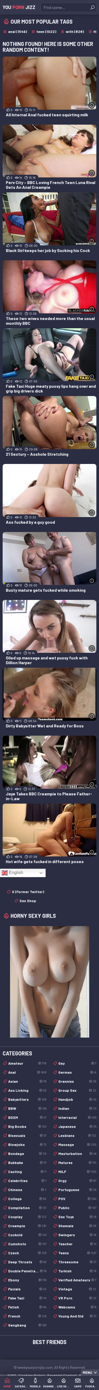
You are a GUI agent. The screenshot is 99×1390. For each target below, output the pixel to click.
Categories (21, 1386)
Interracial (77, 1117)
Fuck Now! (91, 1386)
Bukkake (27, 1162)
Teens (77, 1253)
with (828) (75, 31)
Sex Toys (77, 1216)
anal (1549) (17, 31)
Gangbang (27, 1325)
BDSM (27, 1117)
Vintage (77, 1289)
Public (77, 1207)
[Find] (92, 7)
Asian (27, 1081)
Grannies (77, 1081)
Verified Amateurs (77, 1280)
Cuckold (27, 1235)
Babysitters (27, 1099)
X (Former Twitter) (28, 891)
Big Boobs (27, 1126)
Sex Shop (28, 900)
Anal (27, 1072)
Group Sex (77, 1090)
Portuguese (77, 1189)
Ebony (27, 1280)
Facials (27, 1289)
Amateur (27, 1063)
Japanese (77, 1126)
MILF (77, 1171)
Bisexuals (27, 1135)
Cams (78, 1386)
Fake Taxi (27, 1298)
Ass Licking (27, 1090)
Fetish (27, 1307)
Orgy (77, 1180)
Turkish (77, 1271)
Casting (27, 1171)
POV (77, 1198)
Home (7, 1386)
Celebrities (27, 1180)
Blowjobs (27, 1144)
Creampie (27, 1225)
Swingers (77, 1235)
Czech (27, 1253)
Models (35, 1386)
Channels (49, 1386)
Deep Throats (27, 1262)
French (27, 1316)
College (27, 1198)
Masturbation (77, 1153)
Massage (77, 1144)
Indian (77, 1108)
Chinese (27, 1189)
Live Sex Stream (63, 1386)
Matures (77, 1162)
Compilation (27, 1207)
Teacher (77, 1244)
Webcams (77, 1307)
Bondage (27, 1153)
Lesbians (77, 1135)
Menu (87, 1372)
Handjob (77, 1099)
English (15, 872)
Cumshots (27, 1244)
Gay (77, 1063)
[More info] (91, 105)
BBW (27, 1108)
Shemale (77, 1225)
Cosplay (27, 1216)
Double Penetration (27, 1271)
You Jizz (19, 7)
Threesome (77, 1262)
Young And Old (77, 1316)
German (77, 1072)
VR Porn (77, 1298)
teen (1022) (46, 31)
